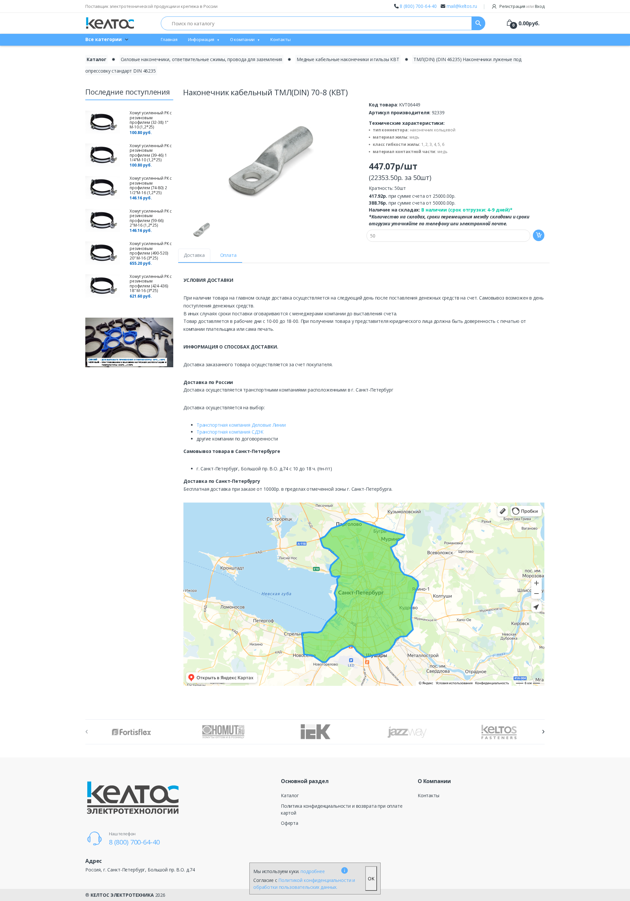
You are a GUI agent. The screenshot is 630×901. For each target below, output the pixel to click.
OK (371, 878)
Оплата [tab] (228, 255)
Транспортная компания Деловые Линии (241, 425)
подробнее (313, 871)
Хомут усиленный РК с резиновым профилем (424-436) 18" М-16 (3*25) (151, 283)
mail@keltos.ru (462, 6)
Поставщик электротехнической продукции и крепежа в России (151, 6)
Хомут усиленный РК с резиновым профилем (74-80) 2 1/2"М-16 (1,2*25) (151, 185)
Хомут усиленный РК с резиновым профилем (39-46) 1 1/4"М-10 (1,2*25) (151, 153)
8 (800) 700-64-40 (418, 6)
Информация (201, 39)
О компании (242, 39)
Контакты (280, 39)
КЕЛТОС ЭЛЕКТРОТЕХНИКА (122, 895)
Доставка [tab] (194, 255)
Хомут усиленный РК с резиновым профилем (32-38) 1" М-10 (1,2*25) (151, 120)
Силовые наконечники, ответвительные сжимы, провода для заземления (202, 59)
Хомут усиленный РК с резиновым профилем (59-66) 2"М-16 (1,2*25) (151, 218)
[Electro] (110, 23)
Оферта (289, 823)
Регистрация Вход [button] (521, 6)
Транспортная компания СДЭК (230, 432)
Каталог (96, 59)
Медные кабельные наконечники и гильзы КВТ (348, 59)
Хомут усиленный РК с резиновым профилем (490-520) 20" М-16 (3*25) (151, 250)
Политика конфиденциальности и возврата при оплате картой (342, 809)
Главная (169, 39)
